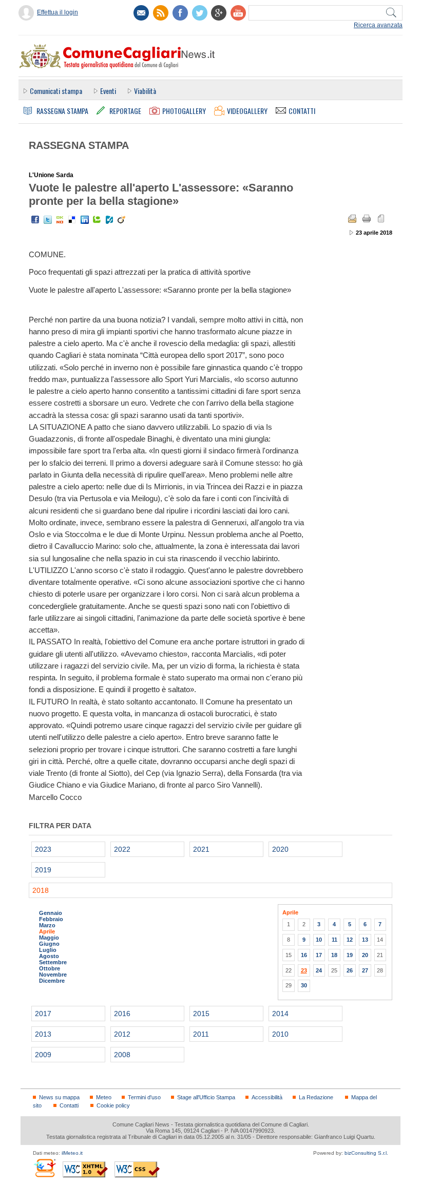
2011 (201, 1034)
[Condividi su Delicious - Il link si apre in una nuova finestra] (72, 220)
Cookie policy (113, 1105)
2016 (122, 1013)
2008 (122, 1055)
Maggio (49, 937)
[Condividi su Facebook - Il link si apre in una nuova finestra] (35, 220)
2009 (43, 1055)
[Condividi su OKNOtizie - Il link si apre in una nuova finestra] (60, 220)
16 (304, 955)
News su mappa (59, 1097)
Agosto (49, 956)
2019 (43, 870)
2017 (43, 1013)
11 (334, 940)
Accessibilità (267, 1097)
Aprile (47, 931)
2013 (43, 1034)
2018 (40, 890)
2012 (122, 1034)
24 (319, 970)
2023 (43, 849)
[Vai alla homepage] (116, 56)
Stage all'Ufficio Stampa (206, 1097)
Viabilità (145, 90)
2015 (201, 1013)
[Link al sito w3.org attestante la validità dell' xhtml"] (85, 1169)
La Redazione (316, 1097)
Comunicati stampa (56, 90)
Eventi (108, 90)
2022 (122, 849)
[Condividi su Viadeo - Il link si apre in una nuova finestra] (122, 220)
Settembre (53, 962)
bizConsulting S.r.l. (366, 1153)
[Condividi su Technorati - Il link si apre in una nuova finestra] (97, 220)
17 (319, 955)
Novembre (53, 974)
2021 (201, 849)
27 (365, 970)
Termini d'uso (144, 1097)
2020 (280, 849)
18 (334, 955)
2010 (280, 1034)
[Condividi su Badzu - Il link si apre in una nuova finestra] (109, 220)
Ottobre (49, 968)
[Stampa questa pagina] (366, 219)
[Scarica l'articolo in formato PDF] (381, 219)
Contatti (69, 1105)
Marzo (47, 925)
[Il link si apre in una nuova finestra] (180, 13)
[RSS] (160, 13)
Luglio (47, 950)
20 (365, 955)
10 (319, 940)
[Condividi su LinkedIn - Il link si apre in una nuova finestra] (85, 220)
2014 (280, 1013)
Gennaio (50, 913)
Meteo (103, 1097)
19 (350, 955)
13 (365, 940)
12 (350, 940)
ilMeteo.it (72, 1153)
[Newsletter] (141, 13)
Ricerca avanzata (378, 25)
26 (350, 970)
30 (304, 985)
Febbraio (51, 919)
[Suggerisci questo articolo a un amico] (352, 219)
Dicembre (52, 981)
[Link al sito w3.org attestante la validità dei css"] (137, 1169)
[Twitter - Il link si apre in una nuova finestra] (48, 220)
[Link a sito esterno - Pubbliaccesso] (44, 1167)
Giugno (49, 944)
